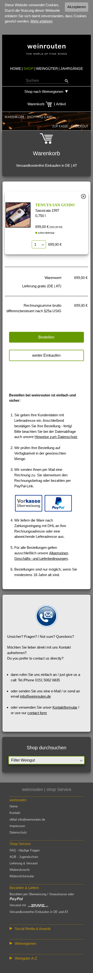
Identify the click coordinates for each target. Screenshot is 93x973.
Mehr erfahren (41, 21)
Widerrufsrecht (20, 870)
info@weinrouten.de (35, 696)
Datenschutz (18, 832)
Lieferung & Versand (23, 863)
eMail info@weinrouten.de (27, 819)
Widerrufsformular (22, 876)
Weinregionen (25, 943)
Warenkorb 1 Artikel (46, 104)
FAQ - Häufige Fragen (25, 850)
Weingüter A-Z (26, 958)
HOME (15, 69)
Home (14, 806)
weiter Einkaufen (46, 355)
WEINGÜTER (47, 69)
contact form (37, 713)
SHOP (28, 69)
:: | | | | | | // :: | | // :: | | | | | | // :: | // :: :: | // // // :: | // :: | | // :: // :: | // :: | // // (46, 944)
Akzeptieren (76, 7)
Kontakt (15, 813)
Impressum (17, 826)
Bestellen (46, 337)
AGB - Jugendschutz (24, 857)
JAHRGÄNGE (71, 69)
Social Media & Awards (33, 929)
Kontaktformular (64, 707)
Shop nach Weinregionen (43, 91)
